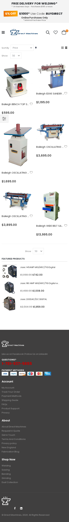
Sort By (5, 47)
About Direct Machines (14, 426)
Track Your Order (11, 391)
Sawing (6, 469)
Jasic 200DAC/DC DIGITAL (33, 299)
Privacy (6, 412)
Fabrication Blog (10, 451)
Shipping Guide (10, 400)
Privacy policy (9, 443)
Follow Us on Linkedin (36, 354)
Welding (6, 465)
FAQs (4, 404)
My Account (8, 387)
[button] (55, 32)
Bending (6, 474)
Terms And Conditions (14, 439)
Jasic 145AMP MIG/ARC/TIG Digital (37, 267)
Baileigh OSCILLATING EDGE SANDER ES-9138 (27, 216)
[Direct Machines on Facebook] (14, 508)
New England (9, 447)
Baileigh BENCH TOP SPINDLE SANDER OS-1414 (28, 104)
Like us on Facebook (13, 354)
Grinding (6, 478)
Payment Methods (11, 396)
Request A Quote (11, 430)
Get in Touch (8, 435)
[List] (66, 48)
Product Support (10, 408)
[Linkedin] (21, 508)
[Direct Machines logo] (24, 32)
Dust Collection (10, 482)
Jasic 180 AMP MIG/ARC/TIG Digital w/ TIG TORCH (40, 283)
